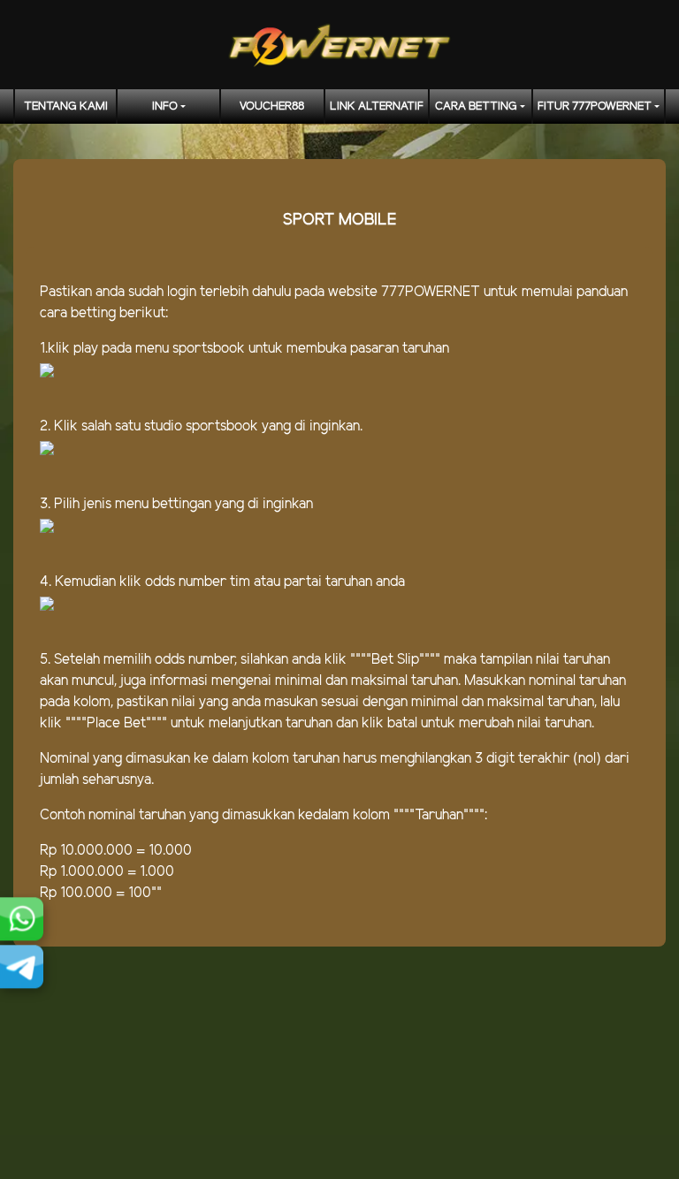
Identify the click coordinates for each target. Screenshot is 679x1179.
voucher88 (272, 106)
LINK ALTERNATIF (376, 106)
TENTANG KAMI (66, 106)
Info (165, 106)
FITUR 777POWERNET (595, 106)
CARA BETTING (476, 106)
